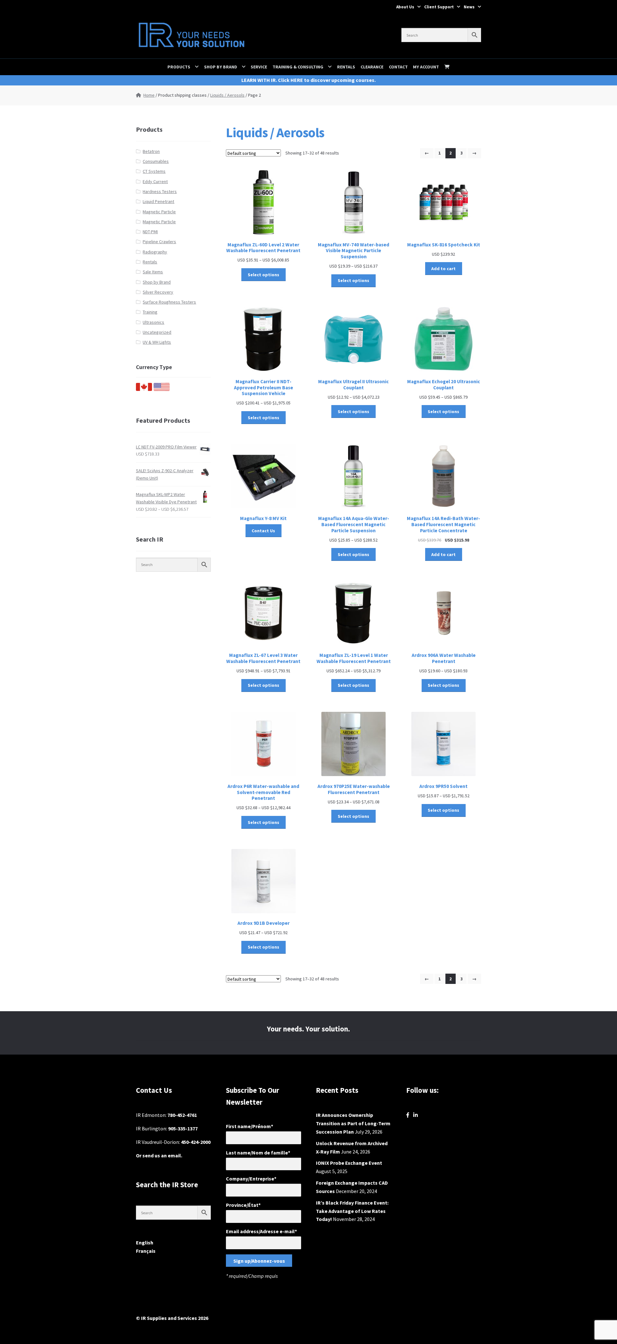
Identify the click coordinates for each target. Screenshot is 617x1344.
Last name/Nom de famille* (258, 1152)
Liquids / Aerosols (227, 95)
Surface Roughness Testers (169, 302)
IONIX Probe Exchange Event (349, 1163)
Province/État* (243, 1205)
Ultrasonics (153, 322)
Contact (398, 67)
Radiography (155, 252)
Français (146, 1251)
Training (150, 312)
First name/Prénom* (249, 1126)
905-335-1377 (183, 1128)
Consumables (156, 161)
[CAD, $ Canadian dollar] (144, 389)
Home (149, 95)
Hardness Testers (160, 191)
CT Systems (154, 171)
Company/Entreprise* (251, 1178)
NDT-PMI (150, 231)
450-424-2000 (195, 1142)
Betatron (151, 151)
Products (178, 67)
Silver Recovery (158, 292)
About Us (405, 7)
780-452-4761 (182, 1115)
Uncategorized (157, 332)
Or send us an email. (159, 1155)
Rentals (346, 67)
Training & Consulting (298, 67)
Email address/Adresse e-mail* (261, 1231)
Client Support (439, 7)
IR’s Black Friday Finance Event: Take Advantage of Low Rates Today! (352, 1211)
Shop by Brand (220, 67)
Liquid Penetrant (158, 201)
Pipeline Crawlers (159, 241)
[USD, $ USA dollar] (162, 389)
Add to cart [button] (443, 268)
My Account (426, 67)
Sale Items (153, 272)
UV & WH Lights (157, 342)
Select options (263, 275)
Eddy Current (155, 181)
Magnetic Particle (159, 212)
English (144, 1242)
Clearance (372, 67)
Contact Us (263, 531)
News (469, 7)
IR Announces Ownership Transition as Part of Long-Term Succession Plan (353, 1123)
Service (259, 67)
